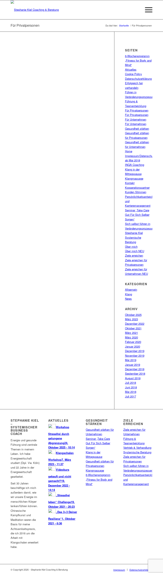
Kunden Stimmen (135, 192)
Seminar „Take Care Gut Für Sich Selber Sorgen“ (137, 214)
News (128, 299)
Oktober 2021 (133, 328)
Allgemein (131, 290)
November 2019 (134, 356)
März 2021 (131, 333)
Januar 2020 (132, 346)
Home (128, 151)
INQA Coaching (134, 165)
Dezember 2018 (134, 369)
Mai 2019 (130, 360)
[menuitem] (119, 570)
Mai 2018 (130, 392)
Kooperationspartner (137, 188)
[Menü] (146, 9)
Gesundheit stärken (137, 129)
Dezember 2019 (134, 351)
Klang (128, 294)
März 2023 (131, 319)
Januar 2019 (132, 365)
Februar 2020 (133, 342)
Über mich (131, 247)
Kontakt (130, 183)
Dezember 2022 (134, 324)
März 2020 (131, 337)
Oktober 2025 (133, 315)
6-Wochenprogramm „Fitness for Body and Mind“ (138, 60)
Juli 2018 (130, 383)
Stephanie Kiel (134, 233)
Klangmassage (134, 178)
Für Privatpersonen (25, 25)
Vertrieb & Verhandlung (137, 448)
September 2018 (135, 373)
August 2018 (133, 378)
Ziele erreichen (134, 255)
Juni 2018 (131, 387)
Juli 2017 (130, 396)
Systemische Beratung (137, 452)
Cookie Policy (133, 74)
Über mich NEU (134, 251)
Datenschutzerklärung (138, 79)
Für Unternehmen (135, 119)
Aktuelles (130, 69)
